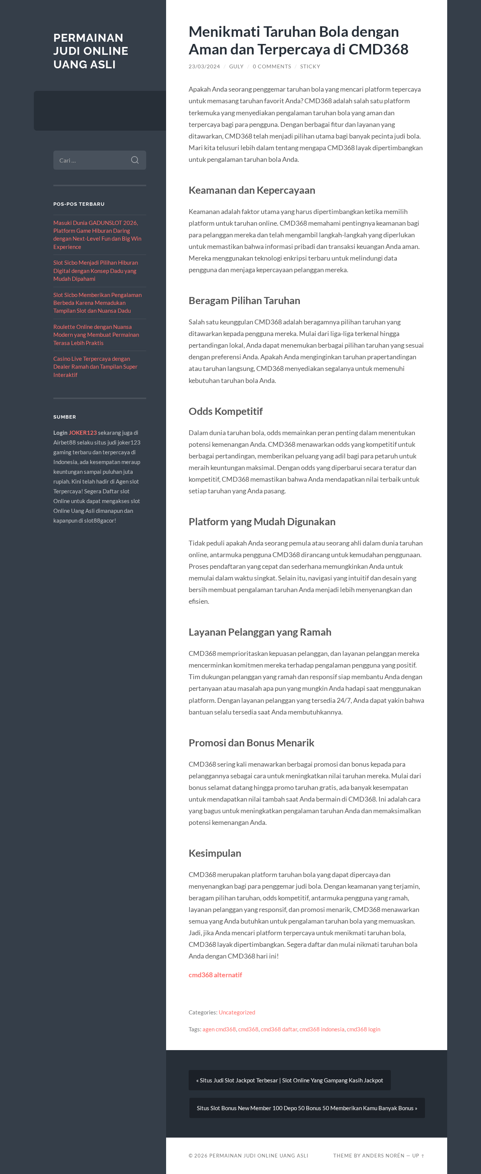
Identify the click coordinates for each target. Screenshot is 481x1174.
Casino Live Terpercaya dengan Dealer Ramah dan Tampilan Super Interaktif (95, 366)
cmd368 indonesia (322, 1029)
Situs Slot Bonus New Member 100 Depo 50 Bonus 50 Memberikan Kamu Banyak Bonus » (307, 1108)
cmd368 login (363, 1029)
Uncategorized (237, 1012)
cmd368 (248, 1029)
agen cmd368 (219, 1029)
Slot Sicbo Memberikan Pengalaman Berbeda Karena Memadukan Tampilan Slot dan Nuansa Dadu (97, 302)
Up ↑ (418, 1156)
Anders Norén (383, 1156)
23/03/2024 (204, 66)
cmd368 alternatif (215, 975)
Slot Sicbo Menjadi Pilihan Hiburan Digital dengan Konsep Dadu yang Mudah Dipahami (95, 270)
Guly (236, 66)
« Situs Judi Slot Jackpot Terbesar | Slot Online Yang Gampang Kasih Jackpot (289, 1080)
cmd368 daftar (279, 1029)
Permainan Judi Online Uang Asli (91, 51)
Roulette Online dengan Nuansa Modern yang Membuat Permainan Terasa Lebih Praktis (96, 334)
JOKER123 (83, 432)
